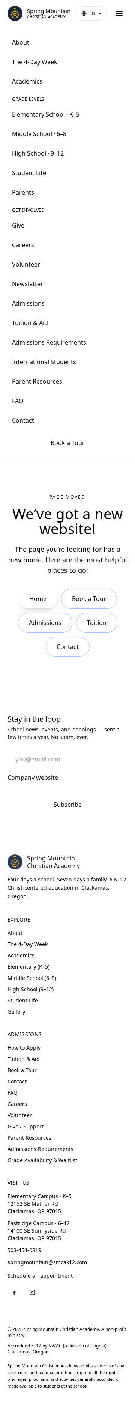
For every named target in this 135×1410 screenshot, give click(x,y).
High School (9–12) (31, 989)
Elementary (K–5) (29, 966)
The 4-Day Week (34, 62)
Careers (23, 245)
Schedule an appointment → (44, 1275)
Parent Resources (37, 381)
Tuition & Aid (30, 323)
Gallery (16, 1011)
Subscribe (68, 804)
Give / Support (26, 1126)
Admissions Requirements (49, 342)
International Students (44, 362)
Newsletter (27, 284)
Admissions (28, 303)
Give (18, 225)
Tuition (96, 623)
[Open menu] (119, 13)
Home (37, 599)
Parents (23, 192)
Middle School (39, 134)
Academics (27, 81)
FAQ (18, 401)
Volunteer (26, 264)
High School (38, 153)
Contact (23, 420)
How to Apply (24, 1047)
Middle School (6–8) (32, 977)
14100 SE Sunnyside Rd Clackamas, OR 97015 (39, 1231)
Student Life (29, 173)
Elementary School (46, 114)
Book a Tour (68, 443)
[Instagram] (32, 1292)
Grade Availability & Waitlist (42, 1160)
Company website (33, 777)
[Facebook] (14, 1292)
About (20, 42)
